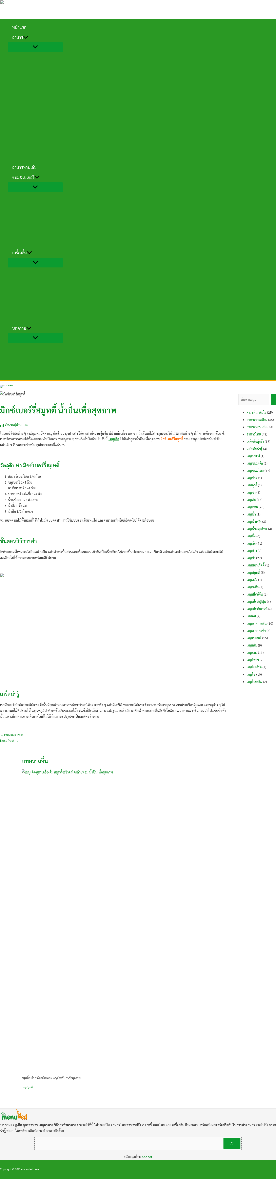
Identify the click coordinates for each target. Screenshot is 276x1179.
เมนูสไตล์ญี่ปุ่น (256, 601)
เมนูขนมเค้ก (255, 463)
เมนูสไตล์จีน (255, 594)
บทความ (19, 328)
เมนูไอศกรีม (254, 681)
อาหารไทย (254, 434)
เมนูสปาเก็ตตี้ (255, 565)
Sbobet (147, 1157)
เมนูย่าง (252, 550)
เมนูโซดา (253, 660)
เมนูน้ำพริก (254, 521)
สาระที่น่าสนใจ (256, 412)
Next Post (9, 740)
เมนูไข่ (251, 674)
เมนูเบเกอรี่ (254, 638)
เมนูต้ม (251, 500)
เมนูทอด (252, 507)
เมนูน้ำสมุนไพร (257, 529)
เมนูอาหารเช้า (256, 631)
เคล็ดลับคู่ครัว (255, 441)
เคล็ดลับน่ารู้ (254, 449)
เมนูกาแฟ (253, 456)
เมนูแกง (252, 652)
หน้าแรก (19, 27)
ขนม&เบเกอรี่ (23, 177)
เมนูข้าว (252, 478)
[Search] (231, 1143)
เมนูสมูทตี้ (27, 1087)
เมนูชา (251, 492)
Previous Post (11, 734)
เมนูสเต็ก (253, 587)
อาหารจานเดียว (257, 419)
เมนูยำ (251, 558)
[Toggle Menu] (35, 47)
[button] (25, 37)
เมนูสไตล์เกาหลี (257, 609)
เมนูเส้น (252, 645)
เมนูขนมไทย (255, 470)
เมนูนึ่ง (251, 536)
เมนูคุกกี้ (252, 485)
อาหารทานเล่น (24, 167)
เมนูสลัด (252, 580)
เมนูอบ (251, 616)
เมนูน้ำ (251, 514)
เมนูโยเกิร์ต (254, 667)
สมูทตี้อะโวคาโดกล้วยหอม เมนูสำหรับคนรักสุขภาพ (51, 1078)
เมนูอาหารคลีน (257, 623)
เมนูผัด (251, 543)
